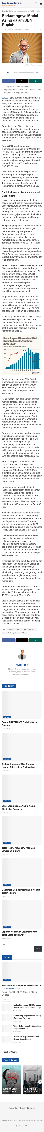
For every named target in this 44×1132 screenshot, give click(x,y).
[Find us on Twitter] (19, 1125)
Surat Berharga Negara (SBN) (14, 633)
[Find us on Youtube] (26, 1125)
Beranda (5, 11)
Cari (3, 945)
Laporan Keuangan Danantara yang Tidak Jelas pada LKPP (20, 933)
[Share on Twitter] (22, 81)
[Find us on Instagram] (22, 1125)
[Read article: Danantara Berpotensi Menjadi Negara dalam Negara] (22, 872)
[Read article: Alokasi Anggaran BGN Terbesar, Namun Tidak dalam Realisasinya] (22, 747)
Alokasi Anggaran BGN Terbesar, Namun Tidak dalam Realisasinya (18, 765)
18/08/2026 (6, 770)
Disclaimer (31, 1108)
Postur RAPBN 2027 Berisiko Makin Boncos (19, 723)
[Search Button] (36, 3)
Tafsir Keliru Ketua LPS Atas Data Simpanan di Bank (18, 849)
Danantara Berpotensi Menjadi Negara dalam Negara (21, 891)
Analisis (7, 717)
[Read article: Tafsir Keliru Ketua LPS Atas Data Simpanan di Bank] (22, 830)
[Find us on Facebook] (16, 1125)
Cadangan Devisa (15, 629)
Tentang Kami (13, 1108)
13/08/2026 (6, 812)
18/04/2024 (6, 30)
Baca (7, 999)
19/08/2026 (6, 728)
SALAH (5, 98)
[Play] (7, 72)
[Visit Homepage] (12, 3)
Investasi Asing (30, 629)
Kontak (22, 1108)
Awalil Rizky (22, 665)
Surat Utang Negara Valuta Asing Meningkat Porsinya (18, 807)
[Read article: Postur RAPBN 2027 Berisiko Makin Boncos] (22, 705)
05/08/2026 (6, 854)
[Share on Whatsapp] (35, 81)
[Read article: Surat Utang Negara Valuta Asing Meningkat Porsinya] (22, 789)
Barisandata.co (7, 1121)
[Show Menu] (41, 3)
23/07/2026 (6, 896)
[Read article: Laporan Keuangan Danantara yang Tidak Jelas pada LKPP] (22, 914)
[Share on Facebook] (8, 81)
